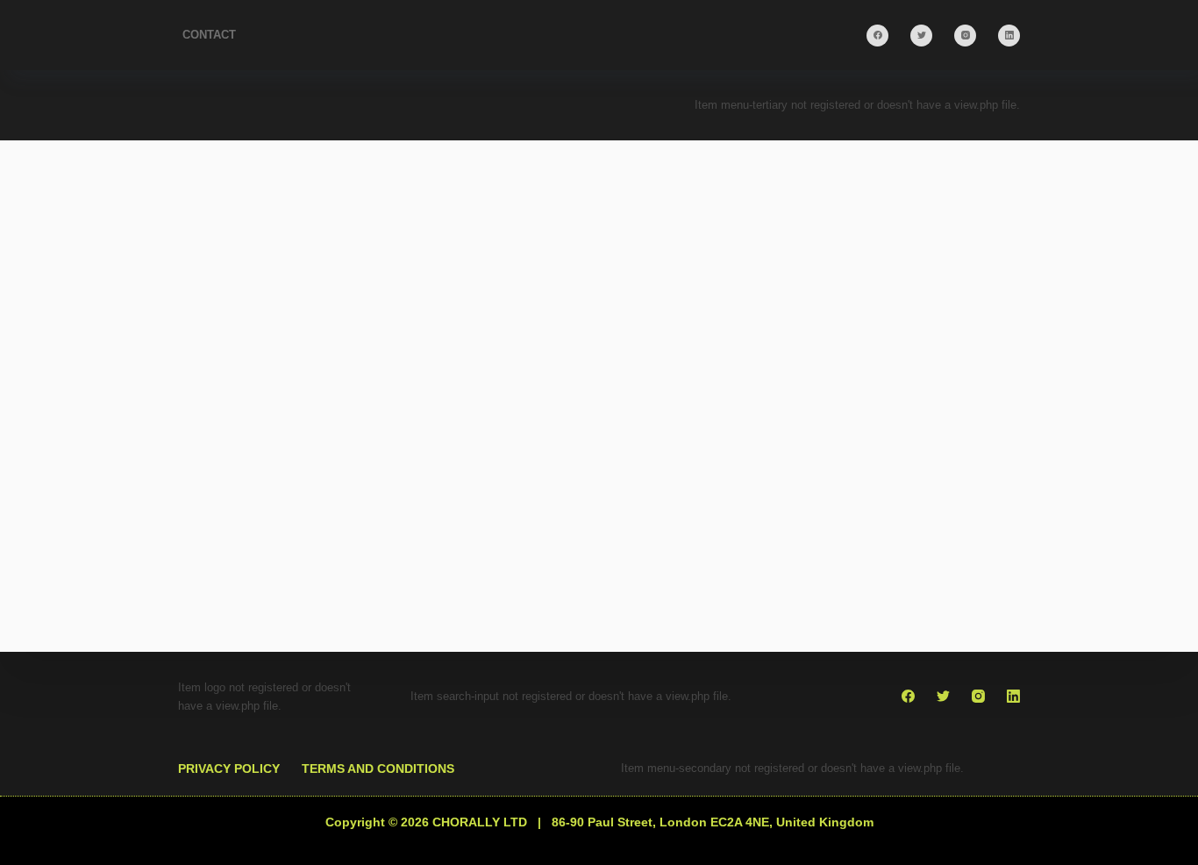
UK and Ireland (257, 646)
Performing (498, 621)
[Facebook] (877, 35)
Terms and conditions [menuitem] (378, 768)
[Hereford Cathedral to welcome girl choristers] (382, 472)
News (430, 621)
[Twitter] (921, 35)
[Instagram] (965, 35)
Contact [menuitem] (209, 34)
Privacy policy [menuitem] (229, 768)
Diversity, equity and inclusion (303, 621)
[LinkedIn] (1009, 35)
